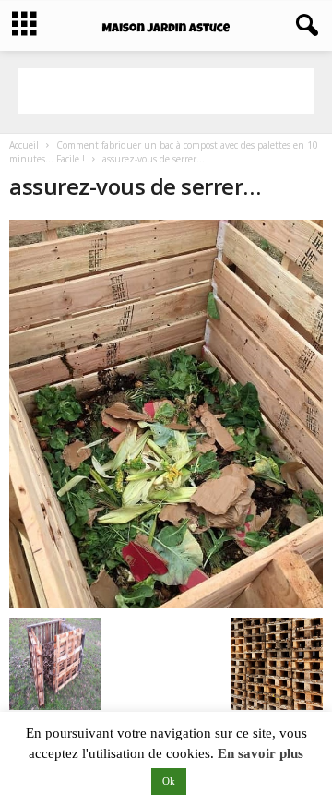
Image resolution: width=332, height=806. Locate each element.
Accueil (24, 144)
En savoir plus (260, 753)
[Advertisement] (166, 91)
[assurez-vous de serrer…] (166, 414)
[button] (303, 26)
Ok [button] (168, 781)
